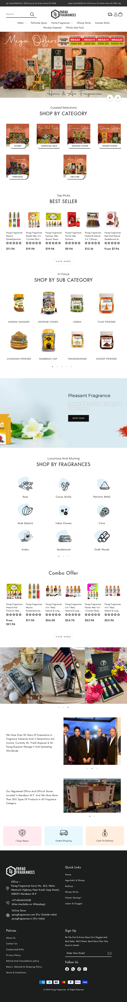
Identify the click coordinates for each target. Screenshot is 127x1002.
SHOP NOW (78, 418)
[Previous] (110, 98)
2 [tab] (57, 366)
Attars (21, 23)
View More (63, 261)
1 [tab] (52, 366)
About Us (10, 937)
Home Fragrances (60, 23)
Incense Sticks (102, 23)
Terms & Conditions (16, 972)
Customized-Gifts (15, 949)
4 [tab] (66, 366)
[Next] (118, 98)
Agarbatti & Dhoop (75, 880)
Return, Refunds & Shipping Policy (24, 966)
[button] (13, 243)
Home (68, 874)
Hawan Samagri (73, 897)
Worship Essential (52, 27)
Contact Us (11, 943)
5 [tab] (71, 366)
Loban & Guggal (73, 903)
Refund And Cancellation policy (22, 960)
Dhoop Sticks (84, 23)
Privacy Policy (13, 955)
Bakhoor (69, 886)
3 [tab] (61, 366)
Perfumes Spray (39, 23)
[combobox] (21, 14)
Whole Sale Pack (75, 27)
